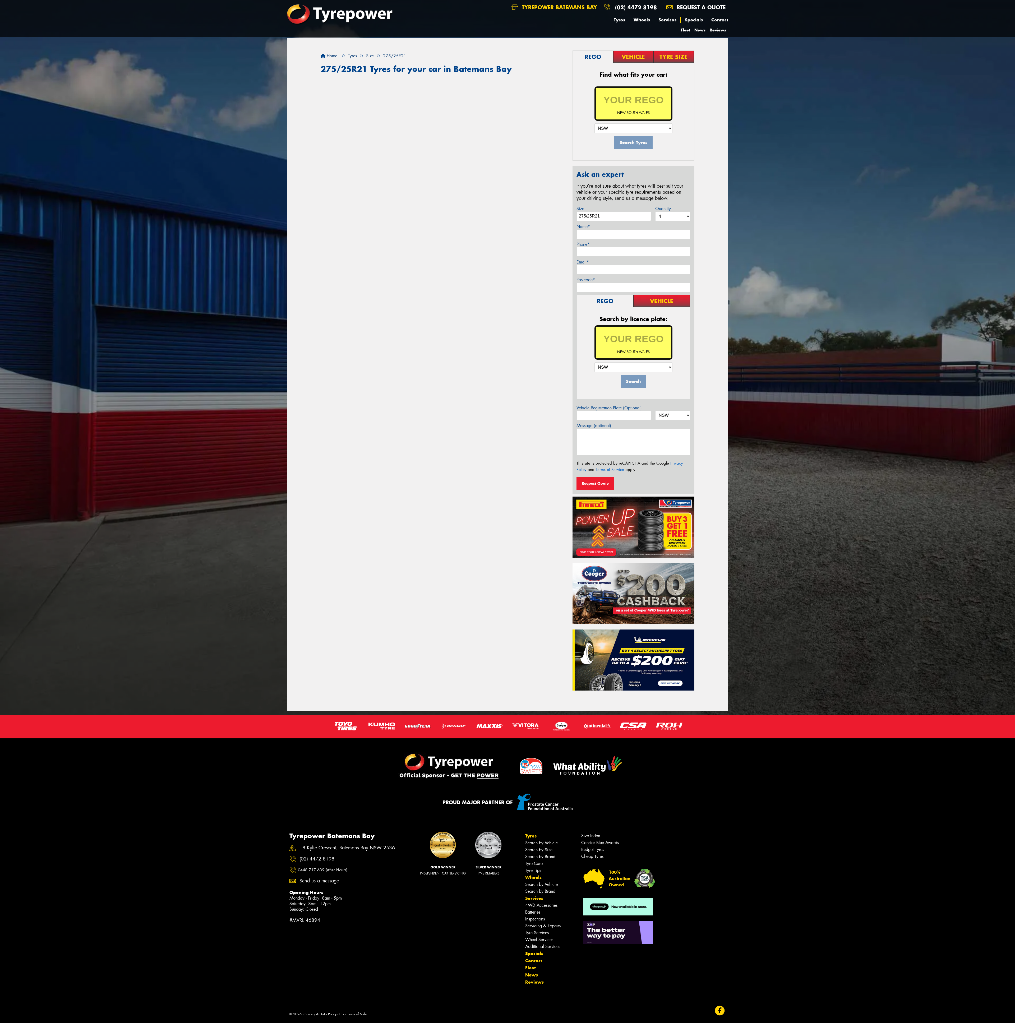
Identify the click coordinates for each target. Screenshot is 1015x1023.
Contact (719, 20)
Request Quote (595, 483)
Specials (694, 20)
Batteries (532, 912)
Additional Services (542, 946)
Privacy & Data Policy (320, 1014)
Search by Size (538, 850)
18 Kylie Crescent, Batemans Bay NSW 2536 (347, 848)
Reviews (718, 30)
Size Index (590, 836)
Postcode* (585, 280)
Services (667, 20)
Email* (582, 262)
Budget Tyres (592, 849)
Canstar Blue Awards (600, 842)
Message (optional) (593, 425)
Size (580, 208)
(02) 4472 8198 (636, 7)
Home (331, 56)
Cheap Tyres (592, 856)
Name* (583, 226)
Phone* (583, 244)
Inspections (535, 919)
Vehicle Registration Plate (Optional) (609, 408)
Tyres (619, 20)
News (699, 30)
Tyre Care (534, 863)
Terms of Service (610, 469)
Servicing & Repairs (543, 926)
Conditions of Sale (353, 1014)
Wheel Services (539, 939)
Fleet (685, 30)
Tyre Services (537, 933)
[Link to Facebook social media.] (720, 1011)
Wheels (642, 20)
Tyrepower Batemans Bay (558, 7)
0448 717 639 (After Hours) (322, 870)
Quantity (663, 208)
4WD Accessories (541, 905)
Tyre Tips (533, 870)
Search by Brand (540, 856)
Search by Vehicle (541, 843)
